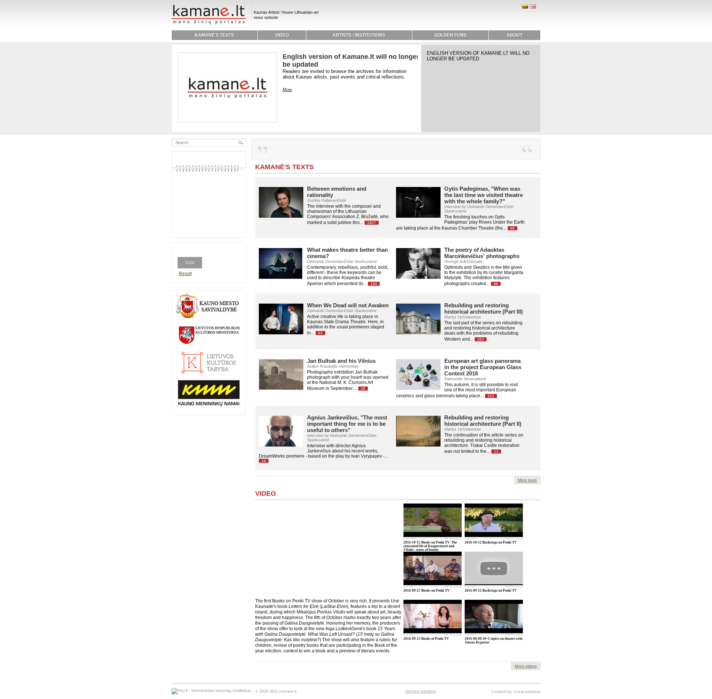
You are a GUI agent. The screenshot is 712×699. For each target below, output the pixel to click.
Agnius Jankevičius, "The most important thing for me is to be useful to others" (347, 423)
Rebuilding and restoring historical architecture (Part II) (482, 420)
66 (512, 228)
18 (263, 461)
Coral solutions (527, 691)
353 (480, 339)
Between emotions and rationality (336, 191)
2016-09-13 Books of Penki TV (426, 639)
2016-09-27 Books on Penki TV (426, 590)
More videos (526, 666)
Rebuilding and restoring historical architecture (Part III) (483, 308)
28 (363, 389)
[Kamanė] (209, 23)
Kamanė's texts (284, 167)
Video (265, 493)
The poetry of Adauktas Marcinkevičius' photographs (482, 253)
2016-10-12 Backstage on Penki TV (491, 542)
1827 (371, 223)
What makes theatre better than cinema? (347, 253)
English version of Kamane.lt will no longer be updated (478, 55)
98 (496, 284)
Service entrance (420, 691)
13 (496, 451)
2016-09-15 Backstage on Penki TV (491, 590)
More (287, 89)
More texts (527, 480)
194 (373, 284)
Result (185, 273)
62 (320, 333)
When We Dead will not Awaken (348, 305)
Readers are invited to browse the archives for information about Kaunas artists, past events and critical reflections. (344, 74)
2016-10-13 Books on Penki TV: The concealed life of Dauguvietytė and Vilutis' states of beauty (430, 546)
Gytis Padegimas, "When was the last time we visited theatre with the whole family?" (483, 194)
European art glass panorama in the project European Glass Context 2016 (482, 367)
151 (491, 396)
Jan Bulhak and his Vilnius (341, 361)
